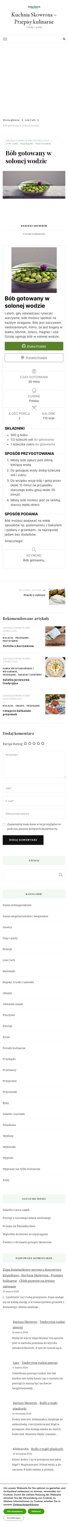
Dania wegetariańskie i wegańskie (18, 670)
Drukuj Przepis (36, 346)
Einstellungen (13, 1518)
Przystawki (43, 143)
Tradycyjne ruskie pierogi (40, 1363)
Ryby (6, 1103)
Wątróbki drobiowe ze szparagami (25, 1234)
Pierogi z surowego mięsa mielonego (27, 1218)
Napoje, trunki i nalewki (18, 982)
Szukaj (60, 874)
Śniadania (9, 1125)
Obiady (19, 705)
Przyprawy (10, 1081)
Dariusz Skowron (34, 226)
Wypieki (8, 1158)
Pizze (6, 1037)
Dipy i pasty (10, 938)
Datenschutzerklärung (25, 1504)
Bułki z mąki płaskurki (47, 1449)
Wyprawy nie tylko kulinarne (21, 1169)
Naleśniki (9, 971)
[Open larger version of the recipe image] (34, 270)
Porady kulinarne (14, 1048)
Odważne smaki (13, 1004)
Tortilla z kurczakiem (18, 646)
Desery (7, 927)
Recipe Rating (13, 744)
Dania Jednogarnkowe (17, 905)
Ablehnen (36, 1511)
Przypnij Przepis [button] (36, 357)
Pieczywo (9, 1015)
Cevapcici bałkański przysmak (17, 712)
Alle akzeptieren (15, 1511)
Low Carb (11, 143)
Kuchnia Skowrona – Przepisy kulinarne (34, 18)
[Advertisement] (34, 79)
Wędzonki (9, 1147)
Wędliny (8, 1136)
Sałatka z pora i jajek (16, 1210)
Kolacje (8, 638)
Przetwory (9, 1070)
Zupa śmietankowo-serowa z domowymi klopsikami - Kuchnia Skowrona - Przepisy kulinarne (33, 1275)
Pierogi (7, 1026)
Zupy (6, 1180)
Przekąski (26, 143)
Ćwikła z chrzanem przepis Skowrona (27, 1242)
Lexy (16, 1363)
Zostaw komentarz (34, 234)
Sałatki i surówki (30, 674)
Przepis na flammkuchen (19, 1226)
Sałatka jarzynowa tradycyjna (16, 681)
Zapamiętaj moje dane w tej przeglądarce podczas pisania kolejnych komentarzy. (34, 826)
